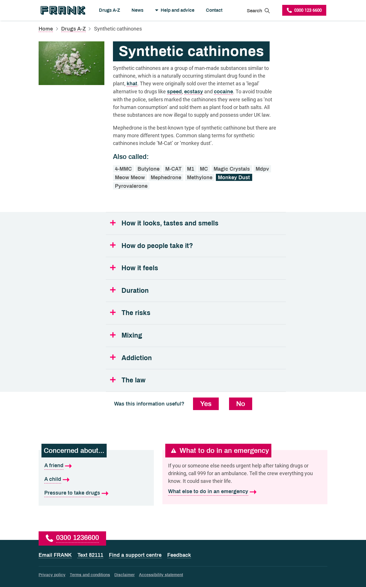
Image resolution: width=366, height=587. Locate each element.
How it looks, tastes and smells (170, 223)
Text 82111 (90, 555)
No (240, 404)
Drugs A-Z (109, 10)
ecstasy (193, 91)
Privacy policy (52, 575)
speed (174, 91)
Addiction (137, 358)
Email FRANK (55, 555)
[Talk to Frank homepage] (62, 10)
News (138, 10)
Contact (214, 10)
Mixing (132, 335)
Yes (206, 404)
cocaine (223, 91)
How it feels (140, 268)
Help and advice (177, 10)
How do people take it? (157, 245)
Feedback (179, 555)
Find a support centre (135, 555)
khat (132, 83)
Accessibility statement (161, 575)
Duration (135, 290)
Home (46, 29)
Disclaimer (124, 575)
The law (134, 380)
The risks (136, 312)
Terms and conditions (90, 575)
